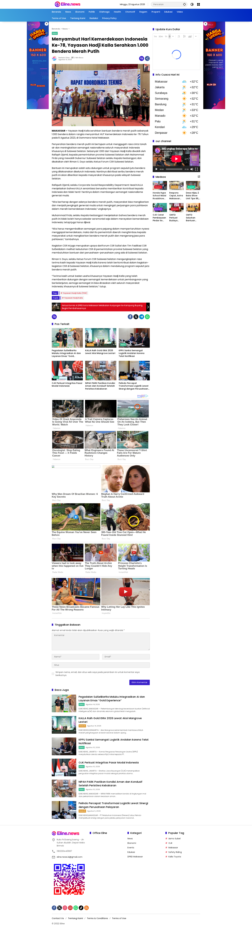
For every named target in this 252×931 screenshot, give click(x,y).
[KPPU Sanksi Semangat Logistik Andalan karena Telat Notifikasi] (134, 338)
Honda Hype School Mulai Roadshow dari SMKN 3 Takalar (159, 195)
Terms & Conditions (97, 918)
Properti (191, 187)
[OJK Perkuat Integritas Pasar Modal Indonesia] (67, 370)
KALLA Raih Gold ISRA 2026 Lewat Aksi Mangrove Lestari (100, 352)
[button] (184, 4)
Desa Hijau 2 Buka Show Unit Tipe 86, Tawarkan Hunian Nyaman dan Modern (193, 195)
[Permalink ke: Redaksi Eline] (55, 58)
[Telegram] (141, 316)
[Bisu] (191, 169)
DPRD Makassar (135, 856)
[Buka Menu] (198, 4)
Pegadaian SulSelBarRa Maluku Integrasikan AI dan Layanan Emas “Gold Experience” (66, 353)
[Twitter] (135, 316)
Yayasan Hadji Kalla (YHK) (75, 293)
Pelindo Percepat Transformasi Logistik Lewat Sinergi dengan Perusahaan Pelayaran (133, 386)
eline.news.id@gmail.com (69, 856)
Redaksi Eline (63, 57)
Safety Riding (175, 852)
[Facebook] (130, 316)
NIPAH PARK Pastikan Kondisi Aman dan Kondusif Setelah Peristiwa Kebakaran (100, 386)
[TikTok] (81, 907)
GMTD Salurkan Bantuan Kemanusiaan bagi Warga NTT (192, 218)
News (54, 33)
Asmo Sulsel (174, 838)
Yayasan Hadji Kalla (73, 297)
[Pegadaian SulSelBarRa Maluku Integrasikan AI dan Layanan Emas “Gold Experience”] (67, 338)
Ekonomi (158, 209)
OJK (170, 843)
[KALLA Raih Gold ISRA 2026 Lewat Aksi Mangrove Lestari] (100, 338)
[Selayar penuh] (196, 169)
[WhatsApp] (147, 316)
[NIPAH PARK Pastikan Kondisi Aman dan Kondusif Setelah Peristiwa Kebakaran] (100, 370)
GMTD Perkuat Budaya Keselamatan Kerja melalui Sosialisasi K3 (176, 218)
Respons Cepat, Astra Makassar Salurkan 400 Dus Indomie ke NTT (176, 195)
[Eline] (67, 4)
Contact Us (58, 918)
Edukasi (158, 187)
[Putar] (156, 169)
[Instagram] (65, 907)
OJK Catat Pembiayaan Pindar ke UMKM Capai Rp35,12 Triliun (159, 218)
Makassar (173, 847)
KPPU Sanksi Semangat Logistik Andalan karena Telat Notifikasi (131, 353)
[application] (176, 158)
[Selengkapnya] (199, 176)
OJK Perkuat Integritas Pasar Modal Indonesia (67, 384)
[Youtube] (70, 907)
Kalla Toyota (174, 856)
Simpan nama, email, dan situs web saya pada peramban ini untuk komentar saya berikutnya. (98, 674)
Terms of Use (119, 918)
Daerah (90, 344)
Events (130, 847)
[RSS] (86, 907)
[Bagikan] (147, 58)
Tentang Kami (75, 918)
